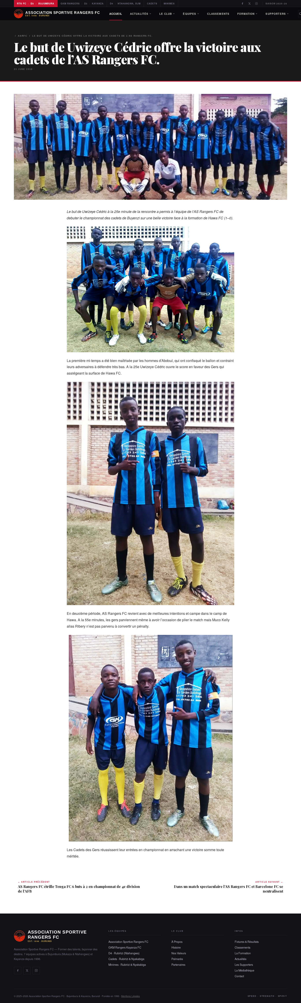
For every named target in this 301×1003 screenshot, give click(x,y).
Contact (239, 976)
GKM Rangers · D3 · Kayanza (82, 3)
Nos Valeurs (178, 953)
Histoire (176, 947)
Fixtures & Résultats (247, 942)
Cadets (152, 3)
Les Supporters (244, 965)
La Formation (243, 953)
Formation (246, 14)
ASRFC (22, 36)
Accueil (115, 14)
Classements (218, 14)
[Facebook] (242, 3)
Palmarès (177, 959)
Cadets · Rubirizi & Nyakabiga (126, 959)
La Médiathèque (244, 970)
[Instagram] (256, 3)
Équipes (189, 14)
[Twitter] (249, 3)
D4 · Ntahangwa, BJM (125, 3)
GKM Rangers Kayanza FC (124, 947)
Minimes (169, 3)
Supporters (276, 14)
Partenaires (178, 965)
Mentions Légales (130, 996)
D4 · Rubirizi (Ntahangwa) (123, 953)
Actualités (139, 14)
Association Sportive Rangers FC (128, 942)
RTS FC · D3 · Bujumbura (35, 3)
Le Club (165, 14)
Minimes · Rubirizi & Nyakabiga (127, 965)
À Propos (176, 942)
